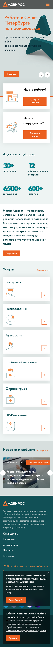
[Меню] (47, 4)
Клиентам (9, 539)
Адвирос (14, 4)
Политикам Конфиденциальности (22, 630)
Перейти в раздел (35, 135)
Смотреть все (43, 270)
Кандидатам (10, 533)
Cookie (43, 630)
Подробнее (11, 253)
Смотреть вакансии (34, 101)
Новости (8, 550)
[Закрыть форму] (48, 573)
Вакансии (11, 73)
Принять (13, 638)
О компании (10, 545)
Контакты (8, 556)
